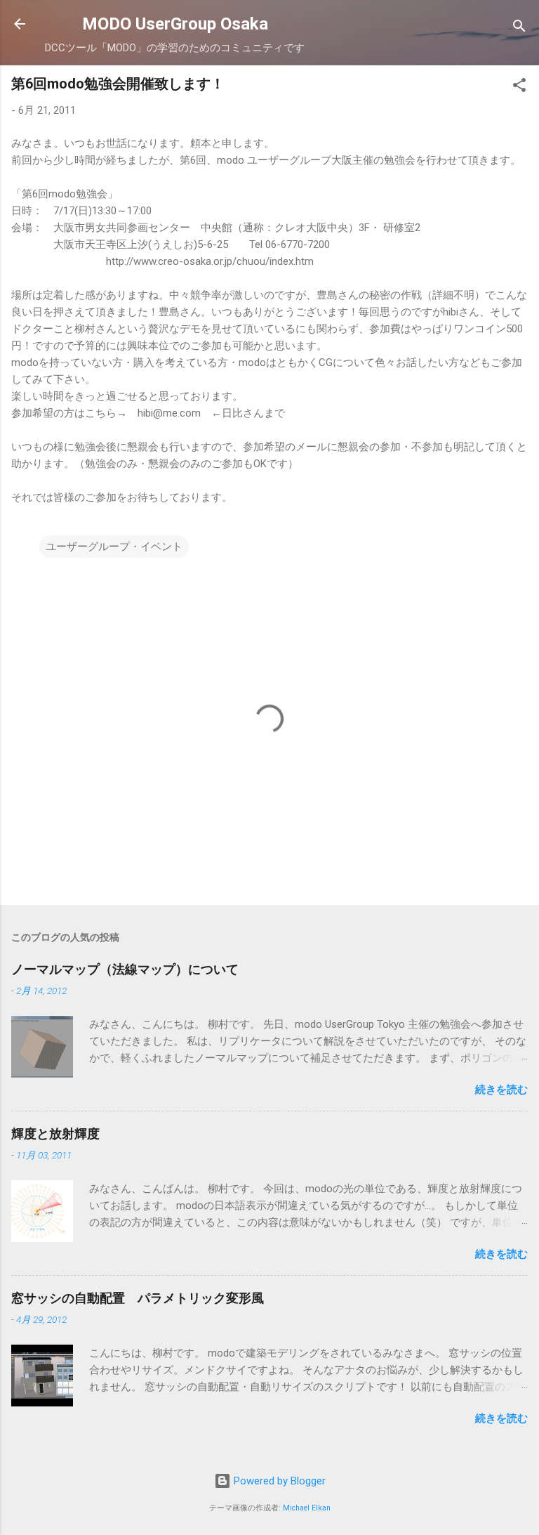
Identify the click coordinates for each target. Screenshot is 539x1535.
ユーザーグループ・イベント (114, 546)
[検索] (519, 28)
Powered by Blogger (278, 1481)
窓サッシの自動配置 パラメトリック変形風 (137, 1298)
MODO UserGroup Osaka (175, 24)
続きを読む (501, 1089)
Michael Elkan (307, 1508)
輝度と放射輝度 (55, 1133)
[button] (519, 87)
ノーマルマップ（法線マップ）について (125, 969)
